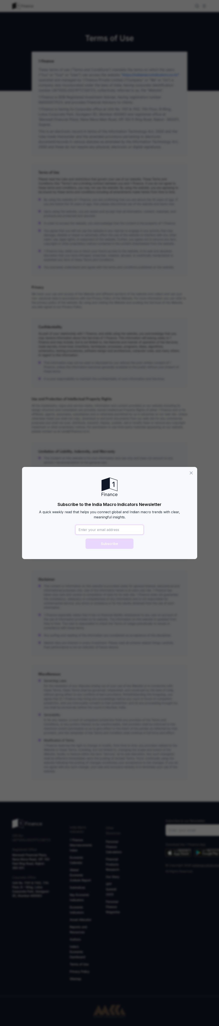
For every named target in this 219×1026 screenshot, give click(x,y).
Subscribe (109, 544)
